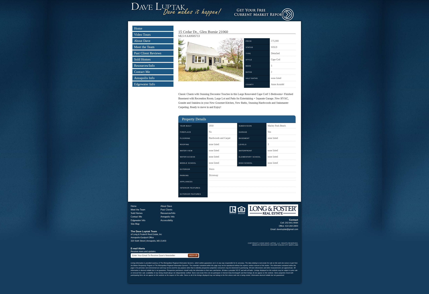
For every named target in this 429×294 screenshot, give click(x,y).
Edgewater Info (144, 84)
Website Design (259, 245)
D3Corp (273, 245)
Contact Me (142, 72)
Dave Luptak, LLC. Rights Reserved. (281, 243)
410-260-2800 (291, 226)
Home (138, 28)
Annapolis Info (144, 78)
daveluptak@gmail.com (287, 229)
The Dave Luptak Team (144, 231)
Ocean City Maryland (288, 245)
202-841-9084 (291, 223)
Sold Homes (142, 59)
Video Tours (142, 34)
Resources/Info (144, 65)
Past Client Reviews (147, 53)
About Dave (142, 41)
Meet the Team (144, 47)
